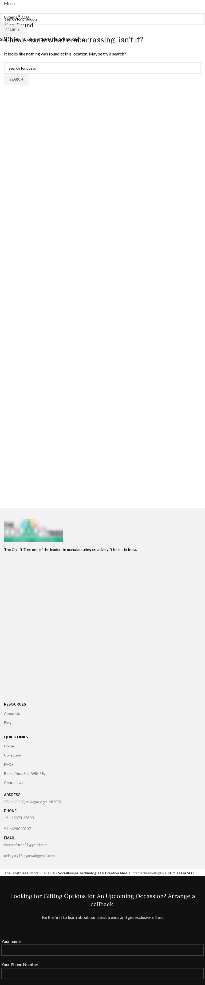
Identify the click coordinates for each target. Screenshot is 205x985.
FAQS (9, 764)
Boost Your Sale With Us (24, 773)
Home (9, 746)
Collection (12, 755)
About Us (12, 713)
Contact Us (13, 782)
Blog (7, 722)
